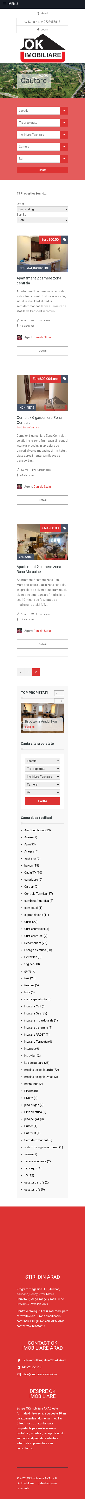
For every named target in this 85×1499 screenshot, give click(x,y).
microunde (31, 1084)
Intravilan (30, 1055)
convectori (31, 907)
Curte (28, 922)
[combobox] (42, 111)
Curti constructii (34, 929)
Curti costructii (33, 936)
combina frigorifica (36, 900)
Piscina (29, 1091)
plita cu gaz (31, 1105)
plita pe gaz (31, 1119)
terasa (28, 1154)
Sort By (21, 214)
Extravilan (30, 957)
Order (20, 204)
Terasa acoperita (35, 1161)
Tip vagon (30, 1168)
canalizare (31, 879)
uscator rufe (32, 1189)
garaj (27, 971)
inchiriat (25, 268)
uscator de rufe (34, 1182)
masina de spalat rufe (38, 1069)
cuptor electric (33, 914)
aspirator (30, 858)
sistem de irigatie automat (41, 1147)
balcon (28, 865)
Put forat (30, 1133)
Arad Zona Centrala (28, 427)
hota (27, 992)
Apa (27, 844)
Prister (28, 1126)
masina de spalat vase (38, 1076)
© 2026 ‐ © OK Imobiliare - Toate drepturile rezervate (37, 1483)
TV (26, 1175)
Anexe (28, 837)
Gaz (27, 978)
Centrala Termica (35, 893)
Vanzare (25, 556)
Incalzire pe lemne (36, 1027)
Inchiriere (41, 268)
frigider (29, 964)
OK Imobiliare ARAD (40, 1478)
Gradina (29, 985)
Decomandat (32, 943)
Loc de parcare (34, 1062)
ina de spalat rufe (35, 999)
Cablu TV (30, 872)
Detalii (42, 350)
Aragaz (29, 851)
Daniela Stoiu (37, 337)
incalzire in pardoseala (38, 1020)
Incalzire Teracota (36, 1041)
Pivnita (28, 1098)
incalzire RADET (34, 1034)
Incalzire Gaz (32, 1013)
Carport (29, 886)
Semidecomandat (36, 1140)
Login (44, 29)
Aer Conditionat (34, 830)
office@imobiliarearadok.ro (39, 1374)
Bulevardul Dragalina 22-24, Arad (44, 1360)
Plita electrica (33, 1112)
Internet (29, 1048)
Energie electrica (35, 950)
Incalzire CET (32, 1006)
